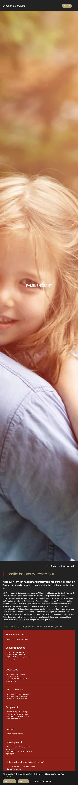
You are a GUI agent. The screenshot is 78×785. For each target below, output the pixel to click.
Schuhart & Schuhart (14, 5)
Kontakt (67, 6)
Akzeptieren (9, 781)
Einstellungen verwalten (42, 781)
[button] (74, 5)
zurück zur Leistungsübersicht (61, 566)
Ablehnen (23, 781)
